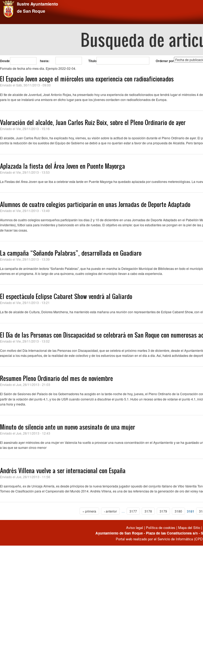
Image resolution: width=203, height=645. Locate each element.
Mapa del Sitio (189, 527)
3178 (148, 511)
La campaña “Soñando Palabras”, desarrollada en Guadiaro (70, 253)
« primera (89, 511)
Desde (5, 60)
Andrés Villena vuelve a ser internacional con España (63, 470)
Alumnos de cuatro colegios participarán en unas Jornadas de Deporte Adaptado (95, 204)
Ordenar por (165, 60)
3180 (178, 511)
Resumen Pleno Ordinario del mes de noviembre (56, 378)
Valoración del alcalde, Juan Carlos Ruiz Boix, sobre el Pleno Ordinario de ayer (93, 122)
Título (92, 60)
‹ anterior (110, 511)
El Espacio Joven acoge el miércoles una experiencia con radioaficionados (87, 79)
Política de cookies (160, 527)
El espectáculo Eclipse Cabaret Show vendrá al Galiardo (66, 296)
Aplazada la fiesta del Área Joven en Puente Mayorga (62, 166)
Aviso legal (135, 527)
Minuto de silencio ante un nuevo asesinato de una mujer (67, 427)
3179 (163, 511)
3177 (133, 511)
